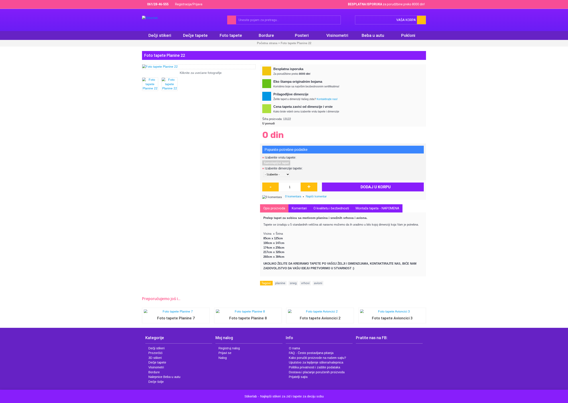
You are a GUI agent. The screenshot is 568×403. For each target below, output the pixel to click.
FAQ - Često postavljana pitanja (311, 353)
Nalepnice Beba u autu (164, 377)
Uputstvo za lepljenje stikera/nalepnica (316, 362)
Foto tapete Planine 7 (176, 318)
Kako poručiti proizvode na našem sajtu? (317, 358)
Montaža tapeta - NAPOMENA (377, 208)
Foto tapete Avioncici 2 (320, 318)
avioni (318, 283)
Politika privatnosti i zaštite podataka (314, 367)
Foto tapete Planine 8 (248, 318)
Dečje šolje (156, 381)
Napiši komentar (316, 196)
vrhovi (305, 283)
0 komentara (293, 196)
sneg (293, 283)
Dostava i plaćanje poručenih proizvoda (317, 372)
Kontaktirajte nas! (327, 99)
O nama (294, 348)
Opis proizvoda (274, 208)
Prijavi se (225, 353)
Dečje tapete (157, 362)
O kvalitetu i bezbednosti (331, 208)
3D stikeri (155, 358)
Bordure (154, 372)
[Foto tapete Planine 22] (199, 66)
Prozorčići (155, 353)
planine (280, 283)
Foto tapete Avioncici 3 (392, 318)
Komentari (299, 208)
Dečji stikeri (156, 348)
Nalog (223, 358)
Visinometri (156, 367)
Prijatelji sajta (298, 377)
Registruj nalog (229, 348)
